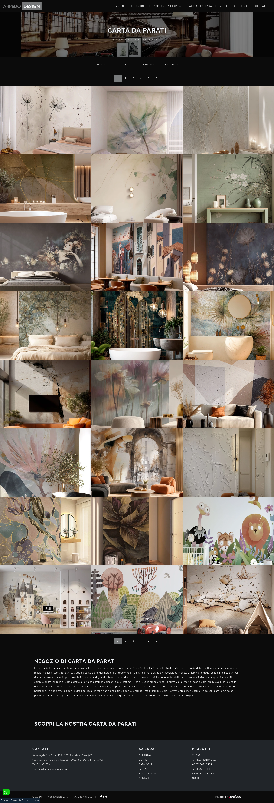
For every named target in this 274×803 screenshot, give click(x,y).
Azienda (122, 6)
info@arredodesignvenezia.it (53, 768)
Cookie (14, 800)
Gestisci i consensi (30, 800)
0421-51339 (43, 764)
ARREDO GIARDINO (203, 773)
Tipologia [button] (148, 64)
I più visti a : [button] (172, 64)
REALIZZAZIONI (147, 773)
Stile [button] (125, 64)
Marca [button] (101, 64)
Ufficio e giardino (233, 6)
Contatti (261, 6)
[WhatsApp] (6, 792)
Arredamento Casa (167, 6)
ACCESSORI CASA (202, 764)
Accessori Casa (200, 6)
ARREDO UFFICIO (202, 768)
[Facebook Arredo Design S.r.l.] (101, 796)
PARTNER (144, 768)
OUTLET (196, 778)
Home (115, 39)
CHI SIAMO (145, 755)
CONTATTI (144, 778)
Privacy (4, 800)
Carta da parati (152, 39)
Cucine (141, 6)
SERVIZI (143, 759)
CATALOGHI (145, 764)
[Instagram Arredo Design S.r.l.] (105, 796)
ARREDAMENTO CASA (204, 759)
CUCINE (196, 755)
